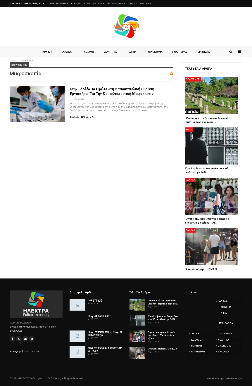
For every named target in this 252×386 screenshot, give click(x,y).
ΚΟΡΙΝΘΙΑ (76, 3)
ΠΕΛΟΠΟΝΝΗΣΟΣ (59, 3)
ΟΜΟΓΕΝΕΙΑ (225, 333)
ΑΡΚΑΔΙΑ (111, 3)
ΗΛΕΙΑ (121, 3)
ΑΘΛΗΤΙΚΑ (110, 51)
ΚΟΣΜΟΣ (89, 51)
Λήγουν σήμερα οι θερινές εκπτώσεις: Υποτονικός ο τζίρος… (161, 335)
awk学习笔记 (95, 300)
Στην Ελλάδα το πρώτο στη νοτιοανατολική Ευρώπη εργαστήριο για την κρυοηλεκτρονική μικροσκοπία (112, 91)
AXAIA (87, 3)
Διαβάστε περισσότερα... (82, 117)
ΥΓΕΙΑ (189, 129)
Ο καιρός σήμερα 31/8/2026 (162, 348)
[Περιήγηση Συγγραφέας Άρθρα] (72, 99)
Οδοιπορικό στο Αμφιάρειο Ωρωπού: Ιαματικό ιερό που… (163, 302)
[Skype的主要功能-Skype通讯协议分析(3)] (77, 352)
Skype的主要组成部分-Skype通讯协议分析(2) (105, 333)
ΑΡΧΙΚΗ (47, 51)
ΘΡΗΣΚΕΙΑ (203, 51)
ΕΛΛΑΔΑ (66, 51)
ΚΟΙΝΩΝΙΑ (226, 307)
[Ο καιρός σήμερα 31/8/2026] (211, 246)
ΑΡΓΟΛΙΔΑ (98, 3)
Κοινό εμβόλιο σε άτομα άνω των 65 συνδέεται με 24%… (163, 317)
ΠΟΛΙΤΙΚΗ (132, 51)
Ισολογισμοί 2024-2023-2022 (25, 351)
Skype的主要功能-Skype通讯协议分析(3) (105, 349)
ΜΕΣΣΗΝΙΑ (145, 3)
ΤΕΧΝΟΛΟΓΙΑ (225, 323)
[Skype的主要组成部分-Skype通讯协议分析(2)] (77, 336)
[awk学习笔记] (77, 305)
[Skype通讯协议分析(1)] (77, 320)
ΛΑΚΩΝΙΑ (132, 3)
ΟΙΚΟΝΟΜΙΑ (155, 51)
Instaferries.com (233, 378)
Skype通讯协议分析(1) (100, 316)
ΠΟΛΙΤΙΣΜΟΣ (180, 51)
